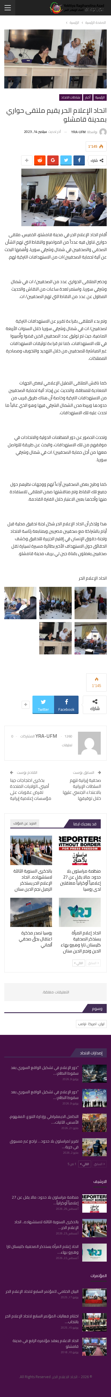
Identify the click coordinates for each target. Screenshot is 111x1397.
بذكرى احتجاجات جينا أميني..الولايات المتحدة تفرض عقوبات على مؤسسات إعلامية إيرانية (30, 789)
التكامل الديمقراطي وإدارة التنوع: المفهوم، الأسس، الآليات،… (44, 1119)
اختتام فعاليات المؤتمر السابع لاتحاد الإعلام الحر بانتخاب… (42, 1318)
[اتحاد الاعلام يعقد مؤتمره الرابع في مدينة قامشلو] (94, 1347)
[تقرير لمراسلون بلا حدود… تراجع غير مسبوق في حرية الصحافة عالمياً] (94, 1147)
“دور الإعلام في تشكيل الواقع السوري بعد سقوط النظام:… (45, 1070)
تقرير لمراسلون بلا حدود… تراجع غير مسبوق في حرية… (44, 1144)
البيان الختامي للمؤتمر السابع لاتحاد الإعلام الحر (42, 1291)
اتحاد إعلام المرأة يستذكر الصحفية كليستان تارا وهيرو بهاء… (43, 1249)
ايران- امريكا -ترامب (91, 1024)
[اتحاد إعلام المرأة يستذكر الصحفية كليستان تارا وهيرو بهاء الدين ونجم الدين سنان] (80, 912)
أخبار (88, 97)
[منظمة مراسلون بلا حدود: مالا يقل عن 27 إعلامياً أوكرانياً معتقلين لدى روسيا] (80, 850)
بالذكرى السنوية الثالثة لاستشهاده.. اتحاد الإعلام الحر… (46, 1224)
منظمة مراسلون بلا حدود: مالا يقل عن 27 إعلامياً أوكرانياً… (45, 1200)
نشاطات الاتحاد (70, 97)
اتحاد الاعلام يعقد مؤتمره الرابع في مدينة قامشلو (46, 1343)
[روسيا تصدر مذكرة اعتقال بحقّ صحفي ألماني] (31, 912)
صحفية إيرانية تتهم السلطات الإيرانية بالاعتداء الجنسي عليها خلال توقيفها (82, 789)
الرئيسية (100, 97)
